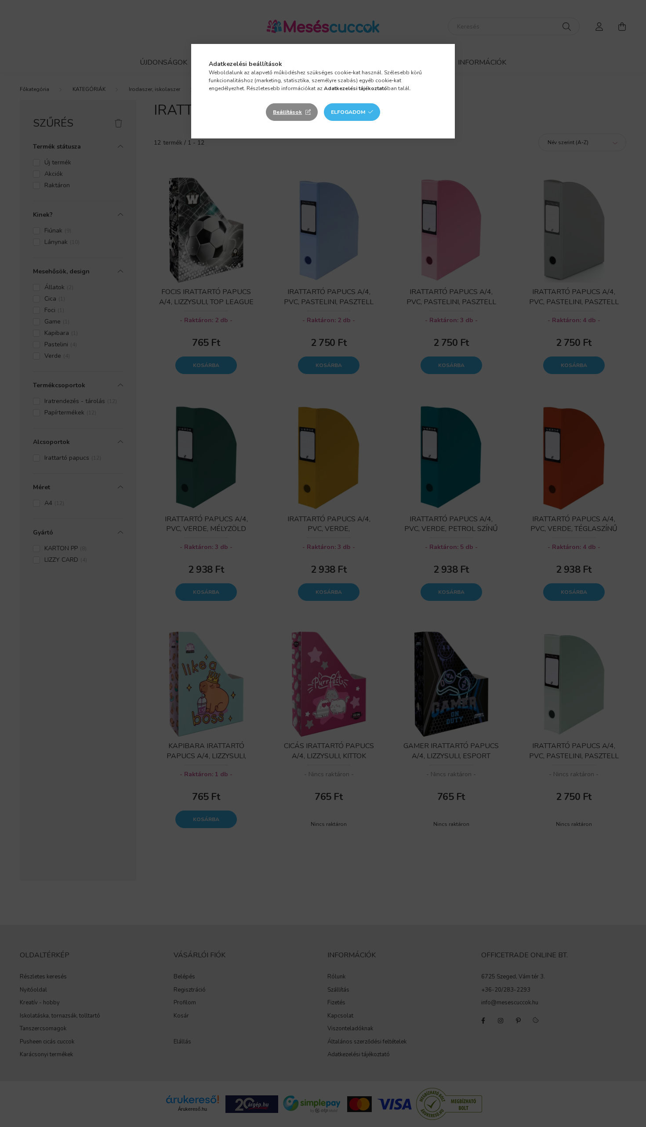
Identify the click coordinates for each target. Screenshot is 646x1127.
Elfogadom (348, 112)
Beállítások (287, 112)
